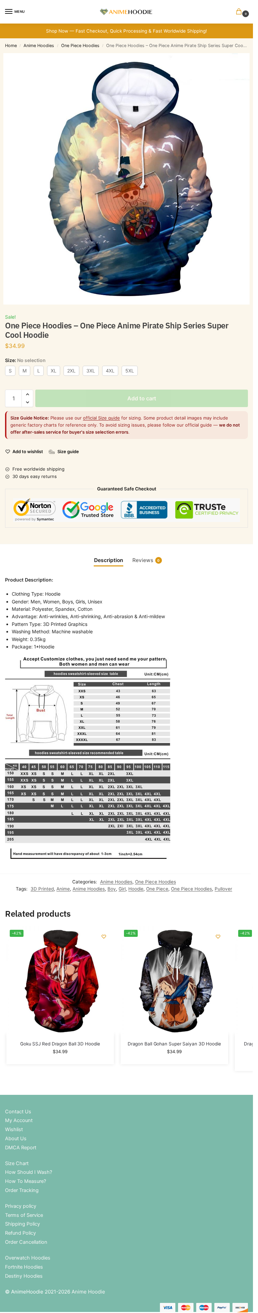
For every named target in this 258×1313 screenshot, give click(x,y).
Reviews (146, 560)
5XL (129, 370)
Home (11, 45)
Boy (112, 888)
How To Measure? (25, 1181)
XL (53, 370)
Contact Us (18, 1112)
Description (108, 560)
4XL (110, 370)
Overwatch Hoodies (27, 1258)
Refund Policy (20, 1233)
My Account (19, 1120)
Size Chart (17, 1163)
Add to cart (141, 398)
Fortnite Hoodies (24, 1267)
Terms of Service (24, 1215)
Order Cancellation (26, 1242)
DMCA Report (20, 1148)
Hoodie (135, 888)
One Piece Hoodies (80, 45)
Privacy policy (20, 1206)
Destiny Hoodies (24, 1276)
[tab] (108, 560)
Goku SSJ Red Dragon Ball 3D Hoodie (60, 1043)
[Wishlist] (104, 936)
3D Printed (42, 888)
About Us (16, 1139)
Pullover (223, 888)
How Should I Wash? (28, 1172)
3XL (90, 370)
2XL (71, 370)
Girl (122, 888)
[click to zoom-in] (129, 179)
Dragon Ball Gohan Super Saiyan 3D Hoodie (174, 1043)
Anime (63, 888)
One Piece (157, 888)
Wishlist (14, 1129)
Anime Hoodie (88, 1291)
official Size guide (101, 418)
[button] (240, 12)
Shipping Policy (22, 1224)
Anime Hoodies (39, 45)
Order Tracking (22, 1190)
